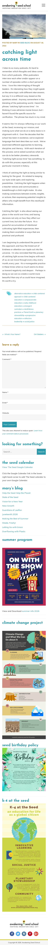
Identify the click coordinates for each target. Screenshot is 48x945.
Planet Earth (29, 312)
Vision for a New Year (12, 501)
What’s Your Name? (12, 334)
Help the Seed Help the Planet (16, 493)
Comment (6, 359)
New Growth (8, 505)
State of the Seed (10, 497)
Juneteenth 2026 (10, 514)
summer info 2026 (30, 611)
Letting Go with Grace (12, 527)
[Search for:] (24, 451)
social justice (29, 321)
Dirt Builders (39, 334)
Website (5, 413)
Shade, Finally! (9, 523)
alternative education (22, 293)
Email (5, 403)
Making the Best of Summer (15, 518)
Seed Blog (25, 43)
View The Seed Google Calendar (17, 467)
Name (5, 392)
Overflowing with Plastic (13, 531)
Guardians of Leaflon (12, 510)
